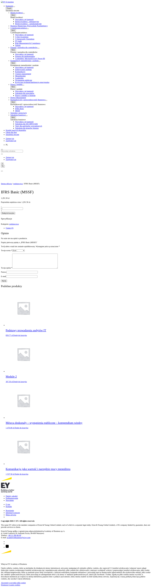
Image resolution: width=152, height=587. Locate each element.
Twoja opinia (6, 268)
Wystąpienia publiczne (23, 80)
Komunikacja (20, 72)
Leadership (19, 78)
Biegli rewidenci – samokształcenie (28, 24)
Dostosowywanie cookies (10, 585)
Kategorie (9, 6)
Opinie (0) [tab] (9, 228)
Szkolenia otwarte (12, 135)
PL (3, 166)
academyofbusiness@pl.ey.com (18, 538)
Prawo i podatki (16, 84)
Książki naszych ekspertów (16, 130)
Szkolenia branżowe (18, 115)
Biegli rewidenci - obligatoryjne (27, 22)
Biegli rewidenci (16, 13)
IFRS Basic (19, 109)
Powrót (9, 8)
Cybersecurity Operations (24, 39)
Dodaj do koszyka (8, 213)
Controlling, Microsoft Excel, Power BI (30, 59)
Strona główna (6, 184)
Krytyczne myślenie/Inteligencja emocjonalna (32, 82)
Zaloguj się (10, 139)
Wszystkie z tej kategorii (24, 19)
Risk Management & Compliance (27, 43)
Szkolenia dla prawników (24, 93)
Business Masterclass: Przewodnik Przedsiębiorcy (29, 26)
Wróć (13, 15)
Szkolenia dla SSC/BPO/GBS (26, 124)
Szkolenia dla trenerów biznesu (27, 128)
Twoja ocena (6, 250)
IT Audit (18, 41)
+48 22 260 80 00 (14, 535)
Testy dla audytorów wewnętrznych (28, 126)
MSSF (17, 111)
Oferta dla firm (11, 132)
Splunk (18, 45)
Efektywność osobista (23, 70)
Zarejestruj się (11, 141)
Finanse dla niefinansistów (25, 56)
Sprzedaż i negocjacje (18, 113)
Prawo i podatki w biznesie (25, 95)
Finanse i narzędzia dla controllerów (24, 48)
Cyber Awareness (21, 37)
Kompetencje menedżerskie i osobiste (24, 61)
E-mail (3, 276)
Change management (23, 74)
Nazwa (3, 272)
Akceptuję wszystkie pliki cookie (13, 583)
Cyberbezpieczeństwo (18, 28)
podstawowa (18, 184)
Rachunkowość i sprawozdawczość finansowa (27, 100)
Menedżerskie (20, 76)
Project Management (18, 98)
